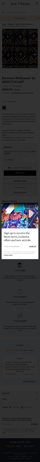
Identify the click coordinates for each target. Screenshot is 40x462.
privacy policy (8, 255)
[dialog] (20, 231)
